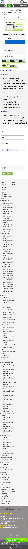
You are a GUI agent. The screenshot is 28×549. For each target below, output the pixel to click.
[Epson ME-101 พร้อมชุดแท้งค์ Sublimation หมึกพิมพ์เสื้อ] (22, 61)
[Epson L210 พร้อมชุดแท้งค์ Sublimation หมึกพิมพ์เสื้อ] (14, 65)
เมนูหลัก (3, 182)
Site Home (5, 10)
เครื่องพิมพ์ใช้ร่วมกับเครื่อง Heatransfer (12, 11)
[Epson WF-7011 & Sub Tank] (14, 61)
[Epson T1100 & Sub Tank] (6, 65)
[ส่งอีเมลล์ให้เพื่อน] (6, 543)
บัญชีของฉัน (22, 6)
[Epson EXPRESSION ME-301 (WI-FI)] (6, 61)
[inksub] (11, 535)
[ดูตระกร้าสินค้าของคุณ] (22, 2)
